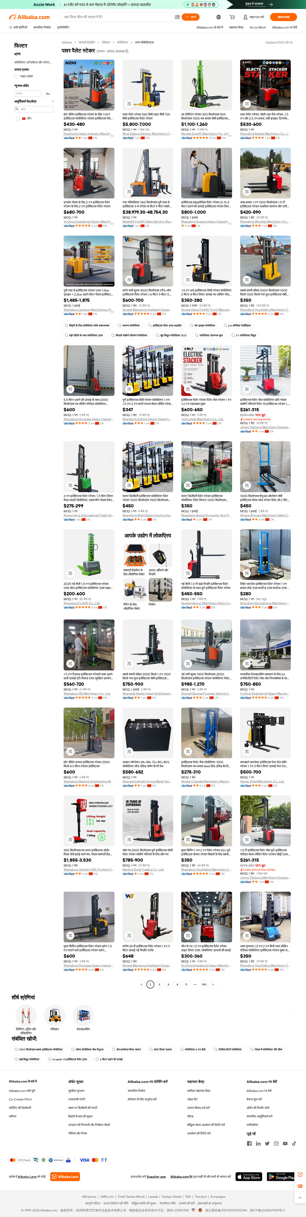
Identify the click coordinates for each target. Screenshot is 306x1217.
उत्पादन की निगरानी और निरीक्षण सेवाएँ (89, 1125)
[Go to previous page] (141, 984)
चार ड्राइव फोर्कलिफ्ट (204, 325)
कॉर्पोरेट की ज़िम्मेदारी (20, 1108)
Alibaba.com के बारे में (23, 1081)
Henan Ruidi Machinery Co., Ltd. (262, 781)
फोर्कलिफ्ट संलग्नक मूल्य (211, 335)
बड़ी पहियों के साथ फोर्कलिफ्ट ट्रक (86, 335)
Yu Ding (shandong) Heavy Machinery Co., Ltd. (89, 221)
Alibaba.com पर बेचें (259, 1091)
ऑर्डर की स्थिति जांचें (258, 1108)
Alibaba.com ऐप (181, 1176)
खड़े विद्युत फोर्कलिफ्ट (29, 1059)
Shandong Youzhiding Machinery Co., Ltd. (265, 309)
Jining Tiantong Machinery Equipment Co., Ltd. (265, 427)
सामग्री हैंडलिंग (87, 42)
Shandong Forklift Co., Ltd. (82, 603)
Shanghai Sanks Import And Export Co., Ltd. (148, 693)
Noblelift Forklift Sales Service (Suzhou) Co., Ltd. (148, 221)
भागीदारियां (252, 1125)
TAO (188, 1196)
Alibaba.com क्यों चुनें (22, 1091)
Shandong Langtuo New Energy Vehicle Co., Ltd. (89, 309)
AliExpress (89, 1196)
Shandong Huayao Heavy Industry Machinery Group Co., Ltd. (206, 221)
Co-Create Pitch (20, 1099)
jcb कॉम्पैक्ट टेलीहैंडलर (239, 325)
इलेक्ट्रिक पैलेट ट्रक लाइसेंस (167, 325)
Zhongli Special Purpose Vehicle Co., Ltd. (206, 693)
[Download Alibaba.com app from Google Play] (282, 1176)
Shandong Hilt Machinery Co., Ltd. (87, 693)
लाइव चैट (192, 1099)
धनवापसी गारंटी (76, 1099)
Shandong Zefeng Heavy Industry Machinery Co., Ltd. (148, 419)
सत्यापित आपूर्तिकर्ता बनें (259, 1116)
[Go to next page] (213, 984)
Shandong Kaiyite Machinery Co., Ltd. (265, 133)
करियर (12, 1116)
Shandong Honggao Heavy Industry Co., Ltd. (89, 419)
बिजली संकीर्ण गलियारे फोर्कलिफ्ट (131, 335)
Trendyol (201, 1196)
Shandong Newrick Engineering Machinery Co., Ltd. (89, 781)
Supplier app (156, 1176)
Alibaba (67, 42)
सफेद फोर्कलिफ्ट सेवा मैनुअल (89, 1049)
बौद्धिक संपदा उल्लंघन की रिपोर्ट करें (206, 1125)
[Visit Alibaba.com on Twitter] (267, 1143)
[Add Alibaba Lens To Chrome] (65, 1176)
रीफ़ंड (190, 1116)
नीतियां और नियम (77, 1133)
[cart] (233, 18)
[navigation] (34, 514)
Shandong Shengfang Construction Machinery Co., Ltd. (148, 515)
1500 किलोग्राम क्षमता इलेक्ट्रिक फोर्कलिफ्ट (41, 1049)
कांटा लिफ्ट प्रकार (163, 1049)
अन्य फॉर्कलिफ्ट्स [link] (144, 42)
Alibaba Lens (27, 1176)
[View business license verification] (193, 1210)
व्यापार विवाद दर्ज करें (198, 1108)
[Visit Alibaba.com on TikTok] (294, 1143)
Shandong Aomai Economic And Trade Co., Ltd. (206, 515)
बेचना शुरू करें (254, 1099)
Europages (218, 1196)
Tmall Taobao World (131, 1196)
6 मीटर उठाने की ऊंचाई (111, 1059)
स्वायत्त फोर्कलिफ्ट (131, 325)
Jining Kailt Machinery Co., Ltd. (202, 419)
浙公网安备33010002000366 (226, 1210)
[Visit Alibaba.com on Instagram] (276, 1143)
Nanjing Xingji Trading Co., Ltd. (143, 869)
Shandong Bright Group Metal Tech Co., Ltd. (148, 781)
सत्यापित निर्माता (136, 1091)
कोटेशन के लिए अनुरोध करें (142, 1099)
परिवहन (106, 42)
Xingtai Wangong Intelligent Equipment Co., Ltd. (148, 309)
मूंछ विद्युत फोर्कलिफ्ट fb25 (173, 335)
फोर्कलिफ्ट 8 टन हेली (195, 1049)
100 (204, 984)
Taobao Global (171, 1196)
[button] (177, 17)
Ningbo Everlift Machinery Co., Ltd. (205, 133)
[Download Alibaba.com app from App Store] (248, 1176)
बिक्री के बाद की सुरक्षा (80, 1116)
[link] (300, 1174)
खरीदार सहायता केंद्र (198, 1091)
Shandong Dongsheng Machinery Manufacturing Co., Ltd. (265, 603)
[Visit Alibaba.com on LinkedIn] (258, 1143)
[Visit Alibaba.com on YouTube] (285, 1143)
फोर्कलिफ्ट (122, 42)
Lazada (153, 1196)
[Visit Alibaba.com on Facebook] (249, 1143)
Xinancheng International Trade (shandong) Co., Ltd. (89, 515)
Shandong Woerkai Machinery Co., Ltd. (265, 221)
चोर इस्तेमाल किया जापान (128, 1049)
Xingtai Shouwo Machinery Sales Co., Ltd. (265, 515)
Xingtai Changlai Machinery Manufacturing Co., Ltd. (206, 781)
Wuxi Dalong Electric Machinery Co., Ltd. (148, 133)
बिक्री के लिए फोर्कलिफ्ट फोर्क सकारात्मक (89, 325)
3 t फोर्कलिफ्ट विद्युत (246, 335)
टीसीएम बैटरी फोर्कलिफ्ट (230, 1049)
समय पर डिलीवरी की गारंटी (82, 1108)
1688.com (107, 1196)
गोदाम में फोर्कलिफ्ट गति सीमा (268, 1049)
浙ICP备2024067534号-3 (267, 1210)
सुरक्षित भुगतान (76, 1091)
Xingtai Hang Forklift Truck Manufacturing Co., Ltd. (206, 309)
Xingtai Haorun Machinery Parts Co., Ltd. (206, 603)
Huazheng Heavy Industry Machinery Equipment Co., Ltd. (89, 133)
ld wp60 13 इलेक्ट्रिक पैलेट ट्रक (69, 1059)
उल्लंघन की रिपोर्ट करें (199, 1133)
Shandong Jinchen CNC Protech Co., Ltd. (89, 869)
